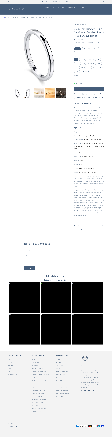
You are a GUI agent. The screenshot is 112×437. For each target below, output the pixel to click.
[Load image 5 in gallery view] (61, 93)
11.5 (77, 71)
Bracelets (10, 368)
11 (100, 67)
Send (29, 268)
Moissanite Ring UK (37, 402)
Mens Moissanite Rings (38, 390)
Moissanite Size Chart (62, 390)
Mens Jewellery (12, 374)
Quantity (76, 75)
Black (85, 49)
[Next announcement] (103, 1)
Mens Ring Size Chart (62, 387)
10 (87, 67)
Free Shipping (84, 42)
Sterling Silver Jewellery (39, 378)
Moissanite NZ (36, 405)
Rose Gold (94, 49)
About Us (59, 368)
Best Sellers (11, 381)
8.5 (99, 63)
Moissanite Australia (38, 411)
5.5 (93, 59)
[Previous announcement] (8, 1)
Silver (77, 49)
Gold (77, 52)
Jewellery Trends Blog (62, 393)
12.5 (89, 71)
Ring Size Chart (60, 384)
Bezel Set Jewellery (37, 396)
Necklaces (10, 365)
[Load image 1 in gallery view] (17, 93)
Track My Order (60, 365)
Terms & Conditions (61, 381)
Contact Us (59, 362)
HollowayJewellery (15, 433)
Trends (10, 378)
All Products (59, 396)
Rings (9, 359)
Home (3, 17)
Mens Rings (35, 387)
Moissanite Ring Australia (39, 399)
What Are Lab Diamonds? (39, 408)
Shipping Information (62, 371)
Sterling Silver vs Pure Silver (40, 381)
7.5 (88, 63)
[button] (32, 7)
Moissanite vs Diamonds (39, 371)
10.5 (94, 67)
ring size (81, 184)
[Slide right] (68, 93)
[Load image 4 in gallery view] (50, 93)
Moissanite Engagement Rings (40, 374)
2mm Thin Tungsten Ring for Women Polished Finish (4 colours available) (29, 17)
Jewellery (35, 359)
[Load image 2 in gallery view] (28, 93)
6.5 (77, 63)
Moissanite (35, 365)
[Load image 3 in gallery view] (39, 93)
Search (58, 359)
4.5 (82, 59)
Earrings (10, 362)
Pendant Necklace (37, 384)
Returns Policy (60, 374)
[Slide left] (10, 93)
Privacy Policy (60, 378)
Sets (9, 371)
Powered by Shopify (24, 433)
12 (83, 71)
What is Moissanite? (37, 368)
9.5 (82, 67)
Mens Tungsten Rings (38, 393)
